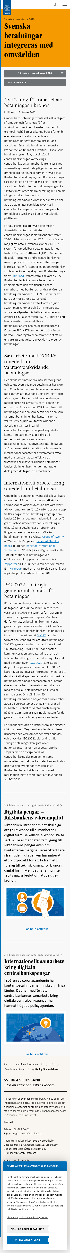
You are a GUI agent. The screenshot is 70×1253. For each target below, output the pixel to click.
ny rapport (15, 568)
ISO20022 (36, 663)
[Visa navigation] (64, 4)
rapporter (11, 564)
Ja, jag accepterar (27, 1240)
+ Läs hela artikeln (35, 929)
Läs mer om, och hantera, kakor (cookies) (27, 1217)
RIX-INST (18, 276)
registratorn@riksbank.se (28, 1133)
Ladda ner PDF (17, 82)
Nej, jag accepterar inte (27, 1229)
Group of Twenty (53, 537)
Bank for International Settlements (29, 548)
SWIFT (41, 635)
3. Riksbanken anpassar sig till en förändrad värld (31, 805)
